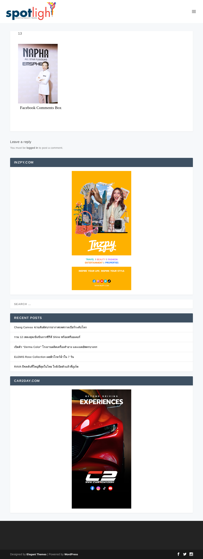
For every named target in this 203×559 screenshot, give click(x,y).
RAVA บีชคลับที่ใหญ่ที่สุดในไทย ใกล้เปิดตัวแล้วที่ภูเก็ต (46, 366)
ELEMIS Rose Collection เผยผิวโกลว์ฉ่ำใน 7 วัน (44, 356)
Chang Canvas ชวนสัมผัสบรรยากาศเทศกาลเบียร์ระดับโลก (50, 327)
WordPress (71, 554)
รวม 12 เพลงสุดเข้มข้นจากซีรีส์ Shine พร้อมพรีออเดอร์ (47, 337)
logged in (32, 147)
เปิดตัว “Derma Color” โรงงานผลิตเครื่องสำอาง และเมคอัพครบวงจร (55, 347)
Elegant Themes (36, 554)
